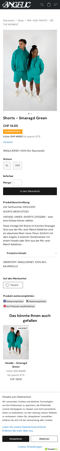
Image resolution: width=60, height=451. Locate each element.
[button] (17, 4)
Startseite (8, 20)
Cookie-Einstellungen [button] (30, 446)
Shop (21, 20)
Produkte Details (16, 253)
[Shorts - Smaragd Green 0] (30, 70)
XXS (17, 165)
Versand (7, 142)
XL (7, 165)
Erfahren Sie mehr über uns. (17, 430)
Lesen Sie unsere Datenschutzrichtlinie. (24, 427)
